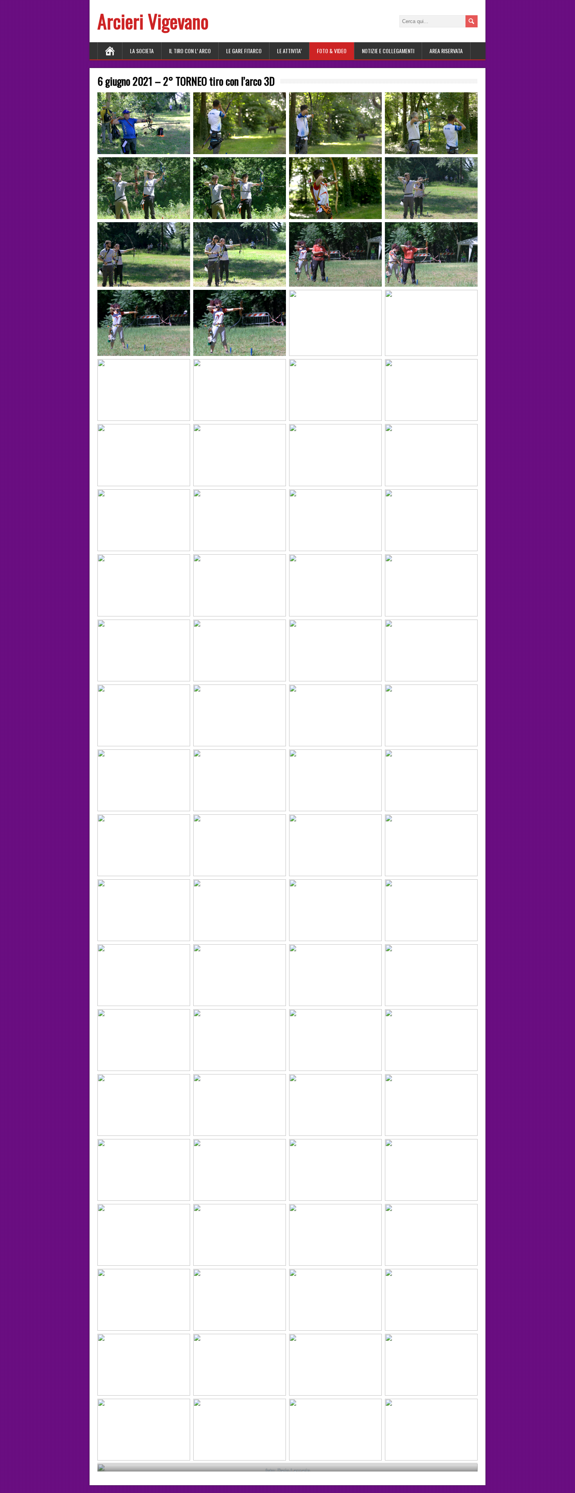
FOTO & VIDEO (332, 51)
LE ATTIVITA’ (289, 51)
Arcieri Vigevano (152, 21)
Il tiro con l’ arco (190, 51)
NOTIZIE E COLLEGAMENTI (388, 51)
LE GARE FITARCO (244, 51)
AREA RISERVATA (446, 51)
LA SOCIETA (142, 51)
